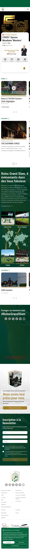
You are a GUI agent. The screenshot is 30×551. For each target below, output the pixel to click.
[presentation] (13, 112)
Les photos (4, 270)
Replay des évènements (15, 408)
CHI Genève (18, 501)
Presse (17, 512)
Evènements (18, 490)
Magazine (3, 517)
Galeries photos (4, 515)
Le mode (3, 497)
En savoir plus (5, 206)
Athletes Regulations (6, 506)
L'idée (2, 495)
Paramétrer (21, 542)
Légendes (3, 504)
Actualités (4, 118)
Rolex (2, 499)
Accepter (8, 542)
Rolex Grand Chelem (6, 490)
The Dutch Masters (20, 492)
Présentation (4, 492)
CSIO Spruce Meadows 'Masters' (21, 498)
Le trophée (3, 502)
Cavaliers (3, 509)
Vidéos (3, 79)
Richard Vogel (5, 107)
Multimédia (3, 512)
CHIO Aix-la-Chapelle (20, 495)
